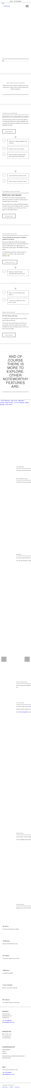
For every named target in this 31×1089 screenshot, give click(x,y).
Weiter (27, 659)
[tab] (5, 400)
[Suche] (22, 6)
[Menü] (26, 6)
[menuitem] (22, 6)
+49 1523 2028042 (7, 1020)
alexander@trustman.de (8, 1022)
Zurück (3, 659)
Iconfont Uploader (22, 712)
